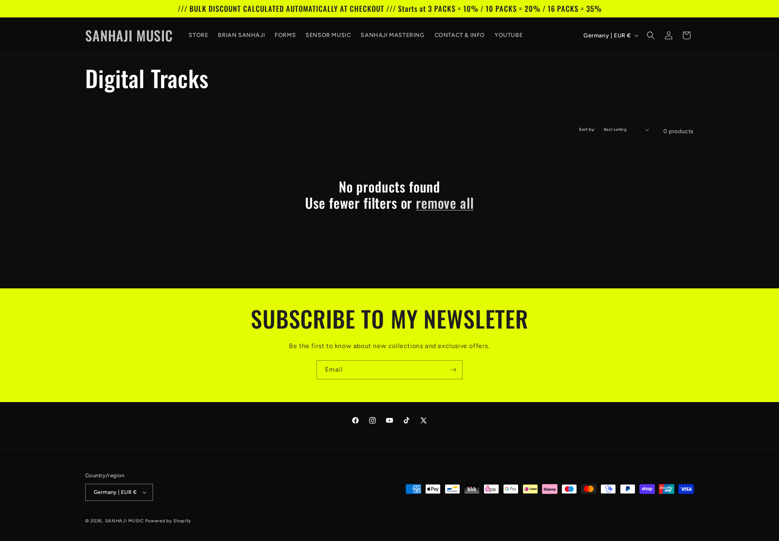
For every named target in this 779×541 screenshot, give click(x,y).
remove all (444, 203)
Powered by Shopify (168, 521)
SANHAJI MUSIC (124, 521)
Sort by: (587, 129)
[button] (651, 35)
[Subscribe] (453, 369)
